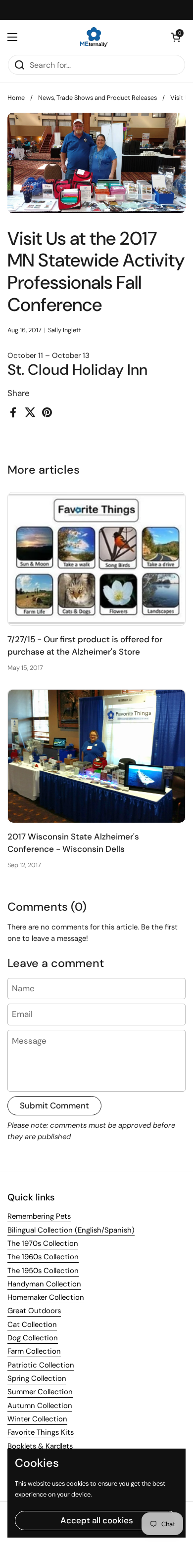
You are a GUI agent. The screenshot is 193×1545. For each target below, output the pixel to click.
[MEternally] (94, 37)
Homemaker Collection (45, 1297)
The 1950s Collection (43, 1271)
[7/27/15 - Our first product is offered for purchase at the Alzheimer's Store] (96, 559)
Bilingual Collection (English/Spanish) (71, 1230)
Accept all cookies (96, 1520)
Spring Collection (36, 1378)
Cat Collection (32, 1324)
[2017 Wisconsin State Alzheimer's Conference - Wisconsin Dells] (96, 756)
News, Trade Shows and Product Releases (97, 97)
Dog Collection (32, 1338)
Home (16, 97)
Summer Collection (40, 1392)
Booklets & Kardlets (40, 1446)
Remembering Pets (39, 1216)
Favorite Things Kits (40, 1432)
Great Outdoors (34, 1311)
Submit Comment (54, 1105)
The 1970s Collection (42, 1243)
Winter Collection (37, 1419)
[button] (176, 37)
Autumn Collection (39, 1406)
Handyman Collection (44, 1284)
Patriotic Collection (40, 1365)
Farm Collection (34, 1351)
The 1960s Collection (43, 1257)
